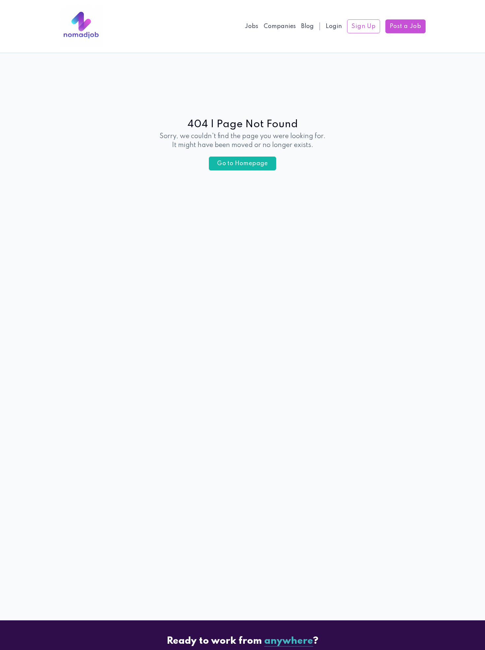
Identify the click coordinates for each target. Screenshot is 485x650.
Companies (280, 26)
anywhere (288, 641)
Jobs (251, 26)
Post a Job (405, 26)
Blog (307, 26)
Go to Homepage (242, 163)
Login (334, 26)
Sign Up (363, 26)
